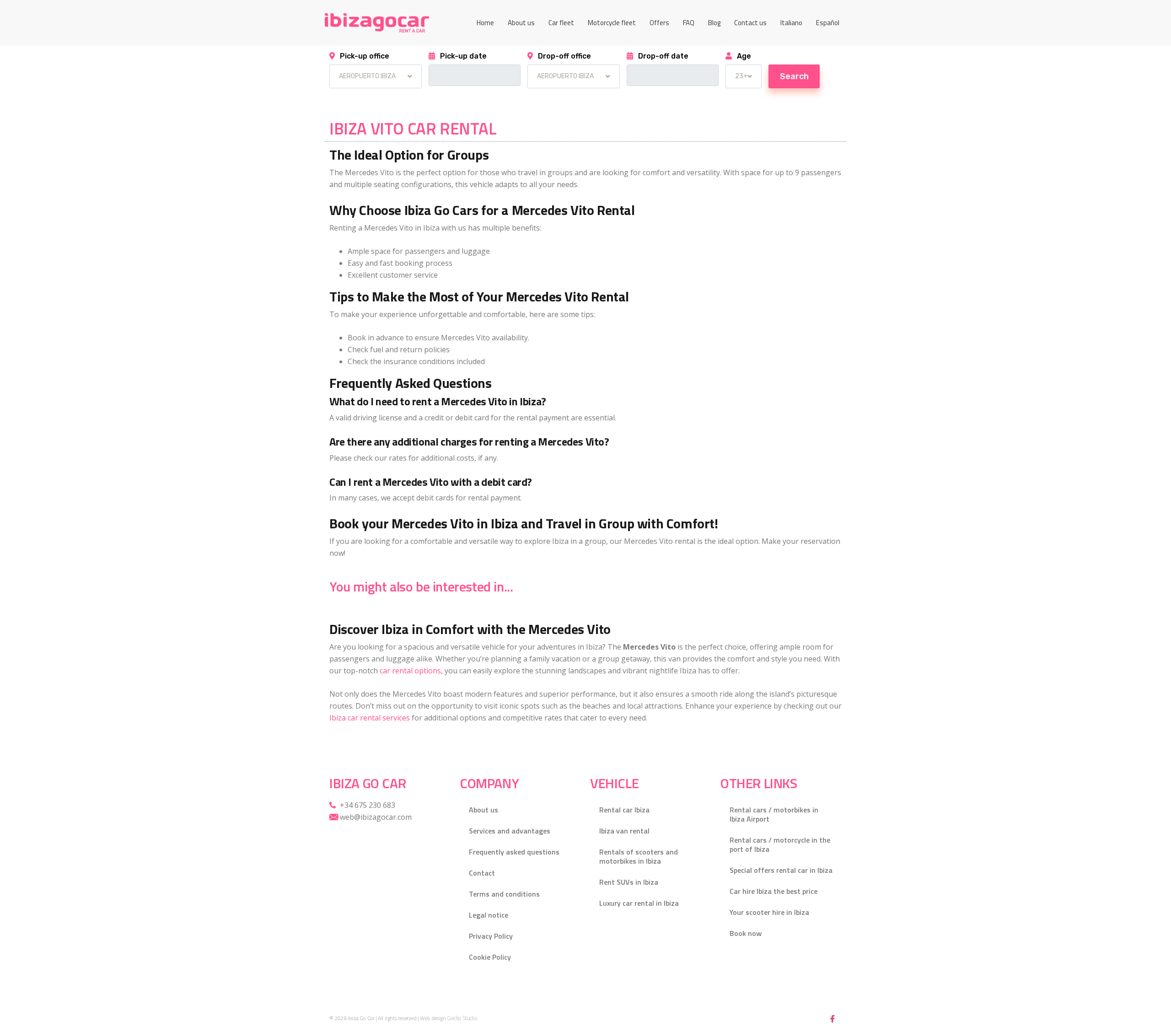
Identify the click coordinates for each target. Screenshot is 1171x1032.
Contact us (750, 22)
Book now (746, 933)
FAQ (688, 22)
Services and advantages (509, 830)
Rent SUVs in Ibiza (628, 881)
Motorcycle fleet (612, 22)
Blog (714, 22)
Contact (482, 872)
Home (485, 22)
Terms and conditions (504, 893)
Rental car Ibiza (624, 809)
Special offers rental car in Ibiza (781, 870)
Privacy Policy (491, 935)
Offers (659, 22)
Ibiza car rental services (369, 718)
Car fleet (561, 22)
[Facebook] (832, 1018)
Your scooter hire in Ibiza (769, 912)
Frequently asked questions (514, 851)
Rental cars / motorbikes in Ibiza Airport (774, 814)
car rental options (410, 671)
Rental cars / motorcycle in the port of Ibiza (780, 844)
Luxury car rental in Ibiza (639, 903)
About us (521, 22)
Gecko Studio (462, 1018)
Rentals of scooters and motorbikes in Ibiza (638, 856)
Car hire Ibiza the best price (773, 891)
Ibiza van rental (624, 830)
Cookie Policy (490, 956)
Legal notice (488, 914)
